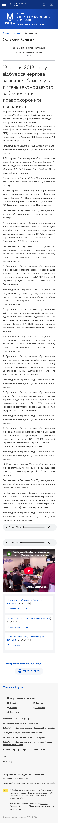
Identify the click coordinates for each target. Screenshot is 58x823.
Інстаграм (40, 708)
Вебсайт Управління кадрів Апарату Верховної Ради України (29, 728)
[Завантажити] (27, 609)
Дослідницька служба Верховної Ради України (22, 733)
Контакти (6, 757)
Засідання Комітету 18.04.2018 (41, 783)
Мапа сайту (7, 762)
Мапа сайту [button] (11, 687)
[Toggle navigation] (4, 5)
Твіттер (39, 703)
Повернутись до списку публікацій (23, 664)
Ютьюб (13, 708)
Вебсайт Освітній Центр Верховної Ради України (24, 738)
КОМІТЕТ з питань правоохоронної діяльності (34, 17)
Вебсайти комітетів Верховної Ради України (21, 724)
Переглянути (14, 609)
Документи (16, 33)
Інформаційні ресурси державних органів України (24, 750)
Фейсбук (13, 703)
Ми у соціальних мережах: (22, 698)
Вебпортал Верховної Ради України (18, 719)
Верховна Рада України (31, 25)
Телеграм (14, 712)
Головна (6, 33)
